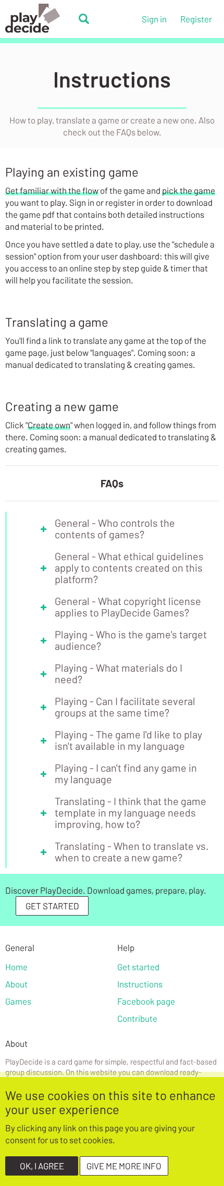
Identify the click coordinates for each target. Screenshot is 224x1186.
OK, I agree (42, 1165)
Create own (49, 424)
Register (196, 19)
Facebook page (146, 1001)
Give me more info (123, 1165)
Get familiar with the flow (51, 190)
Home (16, 966)
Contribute (137, 1018)
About (16, 984)
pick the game (188, 190)
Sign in (154, 19)
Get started (138, 966)
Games (18, 1001)
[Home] (39, 18)
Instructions (140, 984)
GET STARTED (52, 905)
